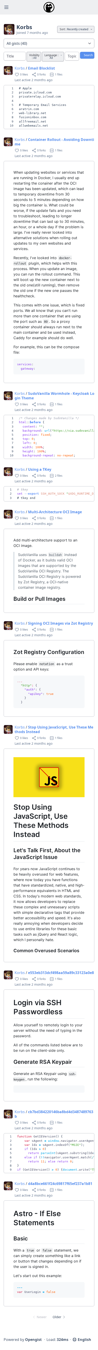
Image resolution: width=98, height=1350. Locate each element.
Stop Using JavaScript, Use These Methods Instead (54, 729)
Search (88, 55)
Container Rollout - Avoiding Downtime (54, 142)
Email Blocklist (41, 68)
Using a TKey (39, 469)
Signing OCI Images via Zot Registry (60, 623)
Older (57, 1317)
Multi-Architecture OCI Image (55, 511)
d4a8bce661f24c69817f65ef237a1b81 (60, 1183)
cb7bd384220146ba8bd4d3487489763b (54, 1114)
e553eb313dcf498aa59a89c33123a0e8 (61, 972)
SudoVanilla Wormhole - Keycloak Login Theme (54, 396)
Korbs (20, 68)
